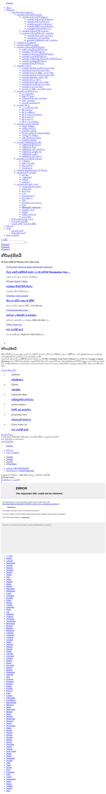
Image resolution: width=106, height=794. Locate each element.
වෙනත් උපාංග (28, 210)
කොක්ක (15, 389)
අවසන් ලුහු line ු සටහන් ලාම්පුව (37, 89)
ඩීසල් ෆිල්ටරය (28, 96)
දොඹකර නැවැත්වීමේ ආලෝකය (36, 84)
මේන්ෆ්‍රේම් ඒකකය (30, 135)
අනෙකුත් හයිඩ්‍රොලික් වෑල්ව (39, 28)
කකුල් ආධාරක (28, 163)
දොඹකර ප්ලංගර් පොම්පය (38, 38)
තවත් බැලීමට (7, 434)
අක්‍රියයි (25, 179)
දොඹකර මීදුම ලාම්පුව (31, 79)
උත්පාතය (26, 161)
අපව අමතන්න (12, 235)
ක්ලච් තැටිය (27, 110)
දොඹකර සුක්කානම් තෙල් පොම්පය (42, 40)
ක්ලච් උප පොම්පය (30, 121)
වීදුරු (24, 200)
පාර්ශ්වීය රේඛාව (29, 131)
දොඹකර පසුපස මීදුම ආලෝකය (36, 70)
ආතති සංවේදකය (29, 140)
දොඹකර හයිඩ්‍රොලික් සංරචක (29, 14)
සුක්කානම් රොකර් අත (31, 151)
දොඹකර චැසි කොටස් (26, 42)
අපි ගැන (9, 226)
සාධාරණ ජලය (28, 196)
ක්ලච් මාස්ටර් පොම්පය (32, 114)
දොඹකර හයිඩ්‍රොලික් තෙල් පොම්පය (38, 33)
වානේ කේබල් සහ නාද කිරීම (24, 224)
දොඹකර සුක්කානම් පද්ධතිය (29, 142)
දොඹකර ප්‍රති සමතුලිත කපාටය (40, 19)
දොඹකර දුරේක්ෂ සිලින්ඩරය (34, 61)
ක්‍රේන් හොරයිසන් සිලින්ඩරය (34, 49)
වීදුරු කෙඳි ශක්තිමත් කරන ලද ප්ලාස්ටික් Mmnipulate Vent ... (38, 272)
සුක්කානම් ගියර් (29, 147)
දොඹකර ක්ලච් (23, 105)
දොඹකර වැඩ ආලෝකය (32, 86)
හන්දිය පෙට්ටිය (29, 128)
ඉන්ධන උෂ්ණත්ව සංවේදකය (21, 315)
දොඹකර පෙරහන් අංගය (27, 91)
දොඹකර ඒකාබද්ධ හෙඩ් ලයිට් (35, 77)
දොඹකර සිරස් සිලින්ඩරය (33, 63)
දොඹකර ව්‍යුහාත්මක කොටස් (29, 158)
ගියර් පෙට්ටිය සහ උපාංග (22, 219)
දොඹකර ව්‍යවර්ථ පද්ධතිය (28, 124)
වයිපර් (25, 212)
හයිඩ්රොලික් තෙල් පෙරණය (34, 98)
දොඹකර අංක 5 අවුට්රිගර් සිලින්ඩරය (38, 54)
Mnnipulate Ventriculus (31, 207)
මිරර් (24, 205)
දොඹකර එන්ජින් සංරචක (28, 45)
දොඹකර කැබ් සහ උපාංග (27, 184)
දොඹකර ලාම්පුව (24, 66)
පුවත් (8, 228)
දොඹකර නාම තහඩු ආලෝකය (35, 82)
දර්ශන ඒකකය (28, 126)
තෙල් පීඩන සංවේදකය (31, 138)
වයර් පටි (26, 182)
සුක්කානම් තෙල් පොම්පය (33, 149)
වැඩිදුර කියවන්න (8, 370)
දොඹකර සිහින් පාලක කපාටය (40, 26)
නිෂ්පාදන (10, 10)
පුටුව (24, 193)
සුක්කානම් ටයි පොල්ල (32, 156)
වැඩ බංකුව (26, 217)
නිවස (8, 7)
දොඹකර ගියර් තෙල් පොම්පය (40, 35)
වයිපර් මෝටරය (29, 214)
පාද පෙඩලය (27, 198)
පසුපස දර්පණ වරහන (31, 186)
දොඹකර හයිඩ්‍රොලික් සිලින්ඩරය (31, 47)
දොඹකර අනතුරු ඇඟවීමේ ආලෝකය (38, 68)
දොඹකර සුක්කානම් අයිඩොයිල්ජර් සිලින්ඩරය (42, 59)
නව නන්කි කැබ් (14, 329)
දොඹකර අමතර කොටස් (22, 12)
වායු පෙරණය (28, 93)
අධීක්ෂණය (17, 379)
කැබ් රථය (26, 191)
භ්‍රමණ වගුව (27, 168)
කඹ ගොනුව (27, 165)
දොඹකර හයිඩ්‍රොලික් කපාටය (35, 17)
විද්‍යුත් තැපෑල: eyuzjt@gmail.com (20, 471)
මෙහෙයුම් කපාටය (21, 419)
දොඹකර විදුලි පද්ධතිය (26, 172)
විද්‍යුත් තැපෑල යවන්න (10, 480)
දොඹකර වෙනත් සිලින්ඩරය (34, 56)
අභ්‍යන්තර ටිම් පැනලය (32, 203)
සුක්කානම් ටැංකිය (30, 154)
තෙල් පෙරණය (28, 100)
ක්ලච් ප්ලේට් (27, 119)
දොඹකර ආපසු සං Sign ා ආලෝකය (38, 73)
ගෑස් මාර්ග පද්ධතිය (19, 221)
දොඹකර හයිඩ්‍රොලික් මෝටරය (35, 31)
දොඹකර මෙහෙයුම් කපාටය (39, 24)
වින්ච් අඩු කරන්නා (21, 409)
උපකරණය (27, 177)
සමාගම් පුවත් (17, 230)
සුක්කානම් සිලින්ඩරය (31, 145)
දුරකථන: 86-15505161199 (17, 468)
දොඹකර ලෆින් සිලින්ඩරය (33, 52)
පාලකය (25, 175)
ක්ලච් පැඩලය (28, 117)
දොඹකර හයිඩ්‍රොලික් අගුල (38, 21)
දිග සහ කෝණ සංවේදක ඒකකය (36, 133)
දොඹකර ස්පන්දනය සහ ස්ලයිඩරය (32, 170)
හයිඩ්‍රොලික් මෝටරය (22, 399)
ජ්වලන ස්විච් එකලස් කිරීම (20, 300)
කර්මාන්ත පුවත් (18, 233)
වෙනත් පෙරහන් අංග (31, 103)
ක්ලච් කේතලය (28, 112)
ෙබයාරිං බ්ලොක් (30, 107)
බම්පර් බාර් (26, 189)
